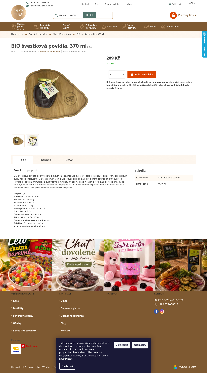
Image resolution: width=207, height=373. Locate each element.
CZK (191, 3)
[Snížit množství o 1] (111, 74)
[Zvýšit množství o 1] (123, 74)
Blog (96, 4)
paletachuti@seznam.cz (170, 299)
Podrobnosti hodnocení (49, 51)
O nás (64, 300)
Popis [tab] (23, 159)
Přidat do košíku (143, 74)
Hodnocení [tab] (45, 159)
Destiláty (18, 308)
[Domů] (18, 34)
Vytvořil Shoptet (187, 367)
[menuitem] (20, 26)
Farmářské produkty (24, 330)
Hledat (89, 15)
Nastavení (67, 366)
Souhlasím (140, 345)
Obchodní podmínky (72, 315)
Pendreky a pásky (23, 315)
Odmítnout (122, 345)
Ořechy (17, 323)
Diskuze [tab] (69, 159)
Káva (16, 300)
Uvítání (129, 4)
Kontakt (85, 4)
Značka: (74, 51)
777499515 (171, 304)
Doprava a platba (112, 4)
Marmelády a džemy (169, 177)
